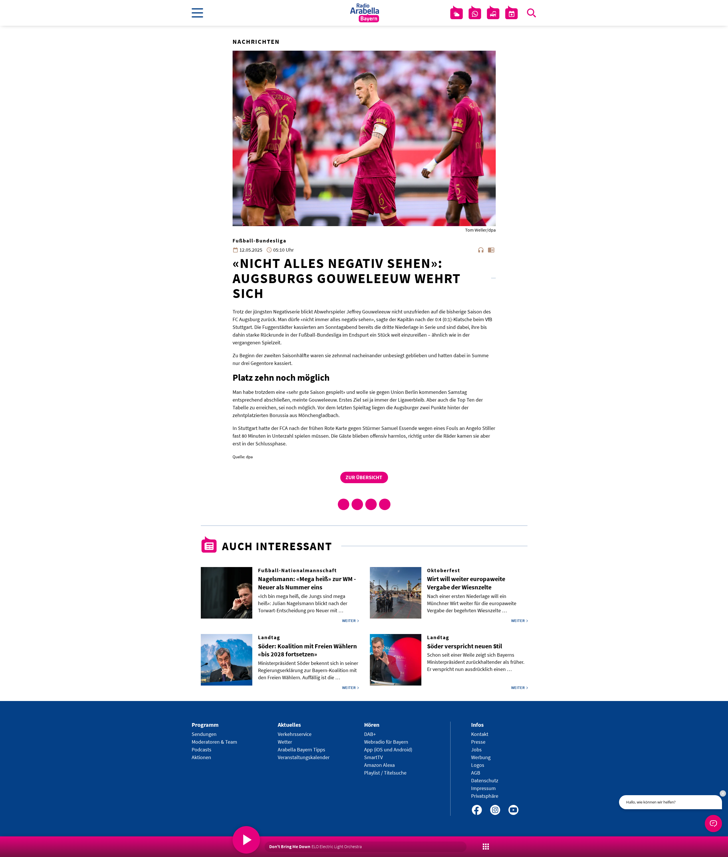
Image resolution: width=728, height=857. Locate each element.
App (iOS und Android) (388, 749)
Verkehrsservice (295, 734)
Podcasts (201, 749)
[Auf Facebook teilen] (343, 504)
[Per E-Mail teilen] (384, 504)
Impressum (483, 788)
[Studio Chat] (475, 14)
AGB (475, 772)
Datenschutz (484, 780)
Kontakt (479, 734)
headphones (480, 249)
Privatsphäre (484, 796)
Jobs (476, 749)
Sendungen (204, 734)
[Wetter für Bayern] (456, 14)
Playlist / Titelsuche (385, 772)
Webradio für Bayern (386, 741)
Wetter (285, 741)
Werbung (481, 757)
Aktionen (201, 757)
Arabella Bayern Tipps (301, 749)
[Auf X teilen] (357, 504)
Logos (477, 765)
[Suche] (531, 13)
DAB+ (370, 734)
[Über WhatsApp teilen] (371, 504)
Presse (478, 741)
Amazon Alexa (379, 765)
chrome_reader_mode (491, 249)
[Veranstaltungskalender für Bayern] (511, 14)
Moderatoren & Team (214, 741)
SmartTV (373, 757)
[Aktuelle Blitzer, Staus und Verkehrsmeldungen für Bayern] (493, 14)
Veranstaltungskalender (304, 757)
